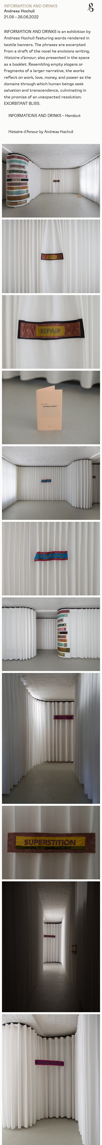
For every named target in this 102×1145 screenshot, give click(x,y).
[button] (90, 7)
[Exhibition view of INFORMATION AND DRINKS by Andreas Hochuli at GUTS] (51, 181)
